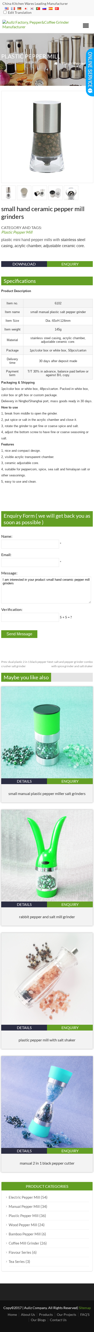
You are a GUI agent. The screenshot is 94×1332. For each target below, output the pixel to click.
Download (24, 264)
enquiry (70, 264)
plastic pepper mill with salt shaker (47, 1040)
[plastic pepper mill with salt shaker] (47, 1023)
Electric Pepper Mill (24, 1197)
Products (46, 1314)
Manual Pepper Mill (24, 1206)
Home (12, 1314)
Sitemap (85, 1308)
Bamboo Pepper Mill (25, 1234)
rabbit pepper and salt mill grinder (47, 916)
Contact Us (58, 1320)
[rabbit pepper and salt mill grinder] (47, 900)
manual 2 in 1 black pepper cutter (47, 1163)
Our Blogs (38, 1320)
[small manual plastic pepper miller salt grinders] (47, 776)
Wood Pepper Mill (23, 1225)
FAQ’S (84, 1314)
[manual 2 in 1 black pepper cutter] (47, 1146)
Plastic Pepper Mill (77, 63)
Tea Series (17, 1261)
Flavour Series (20, 1252)
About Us (28, 1314)
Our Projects (66, 1314)
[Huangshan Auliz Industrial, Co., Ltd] (35, 26)
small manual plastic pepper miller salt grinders (47, 793)
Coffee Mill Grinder (24, 1243)
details (24, 781)
